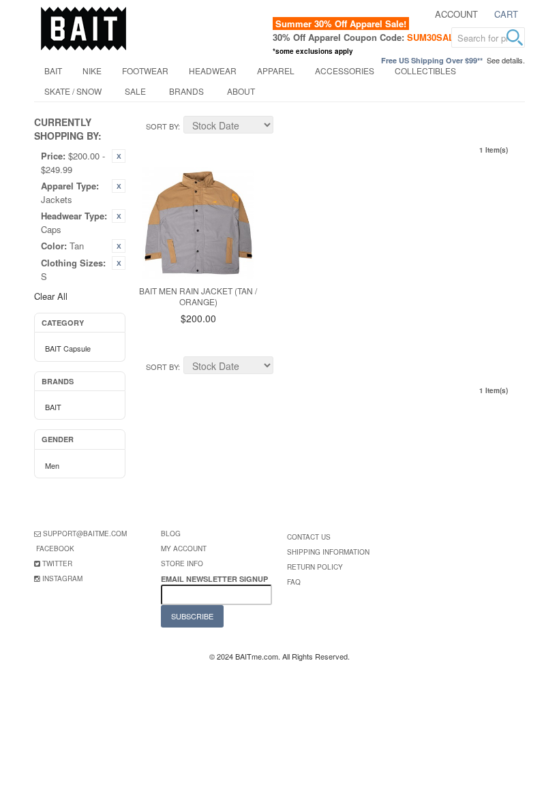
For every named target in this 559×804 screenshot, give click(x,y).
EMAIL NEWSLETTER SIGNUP (215, 579)
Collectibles (425, 70)
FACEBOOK (55, 548)
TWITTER (57, 563)
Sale (135, 91)
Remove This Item (118, 156)
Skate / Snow (73, 91)
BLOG (171, 533)
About (241, 91)
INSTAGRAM (62, 578)
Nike (92, 70)
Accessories (344, 70)
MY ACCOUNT (184, 548)
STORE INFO (182, 563)
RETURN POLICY (315, 567)
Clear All (50, 296)
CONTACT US (309, 537)
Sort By (162, 126)
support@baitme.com (85, 533)
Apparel (275, 70)
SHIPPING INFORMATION (328, 552)
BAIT (53, 70)
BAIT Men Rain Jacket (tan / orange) (198, 296)
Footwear (145, 70)
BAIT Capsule (68, 348)
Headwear (213, 70)
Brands (186, 91)
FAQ (294, 582)
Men (52, 465)
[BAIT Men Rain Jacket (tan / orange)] (198, 223)
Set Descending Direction (285, 127)
